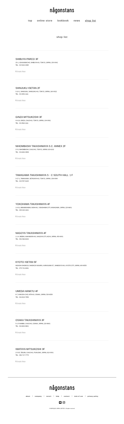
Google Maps (21, 71)
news (77, 20)
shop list (90, 20)
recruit (48, 396)
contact (67, 396)
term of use (78, 396)
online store (44, 20)
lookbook (63, 20)
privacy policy (93, 396)
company (38, 396)
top (30, 20)
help (57, 396)
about (28, 396)
